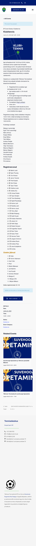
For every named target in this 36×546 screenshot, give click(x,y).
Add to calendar (13, 298)
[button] (32, 9)
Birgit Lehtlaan (20, 102)
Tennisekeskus (11, 421)
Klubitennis (6, 322)
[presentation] (17, 347)
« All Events (7, 19)
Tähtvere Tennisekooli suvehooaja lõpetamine (16, 394)
